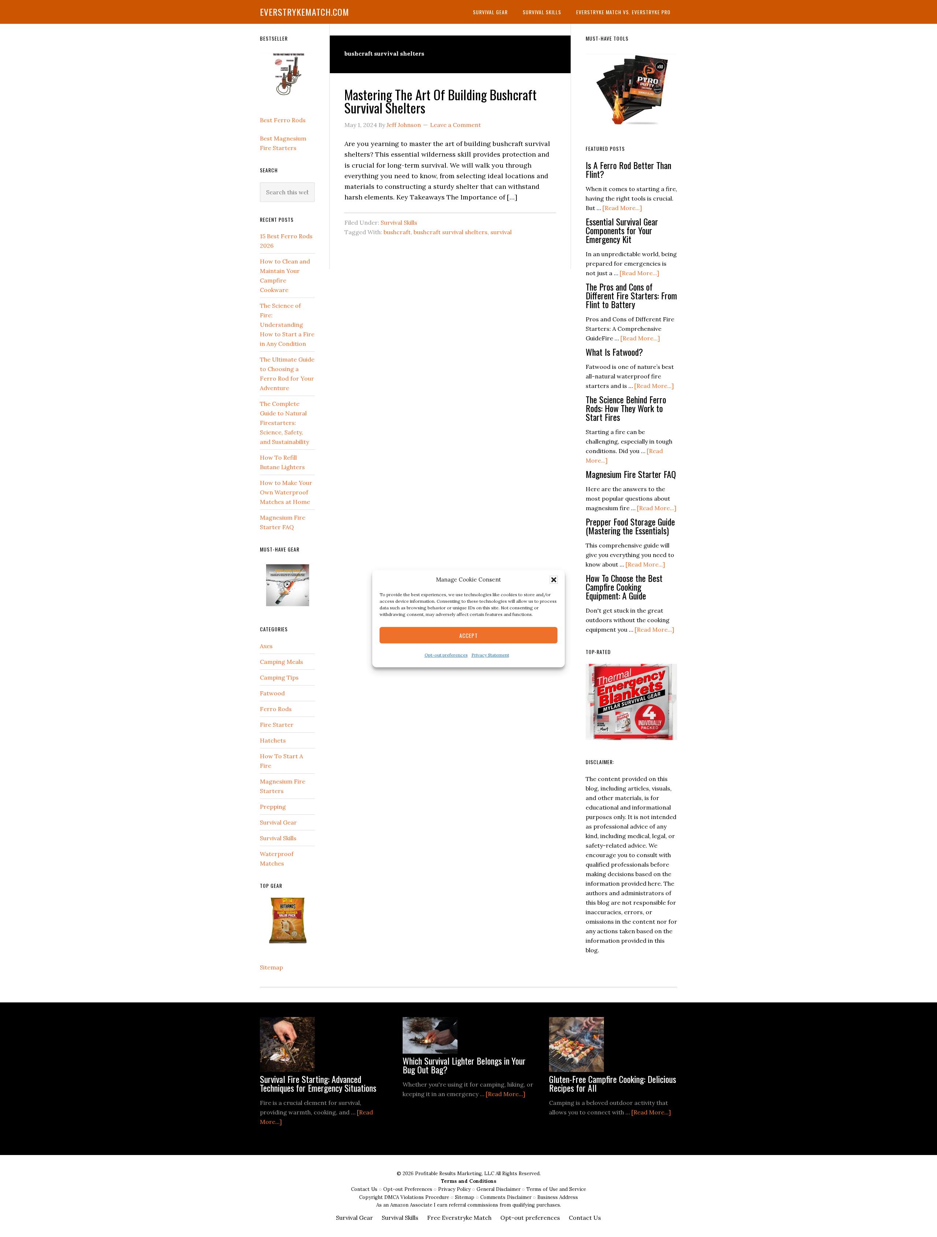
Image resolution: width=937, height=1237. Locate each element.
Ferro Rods (276, 709)
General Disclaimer (499, 1189)
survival (501, 232)
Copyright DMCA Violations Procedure (405, 1197)
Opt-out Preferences (407, 1189)
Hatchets (273, 740)
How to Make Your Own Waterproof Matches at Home (286, 492)
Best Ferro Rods (283, 120)
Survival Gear (278, 822)
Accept (468, 635)
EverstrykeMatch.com (304, 11)
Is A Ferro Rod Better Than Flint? (628, 169)
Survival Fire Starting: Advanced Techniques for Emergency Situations (318, 1083)
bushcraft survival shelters (451, 232)
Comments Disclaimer (506, 1197)
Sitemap (271, 967)
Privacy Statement (490, 655)
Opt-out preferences (446, 655)
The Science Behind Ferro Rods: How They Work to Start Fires (626, 408)
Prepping (273, 806)
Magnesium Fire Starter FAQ (631, 474)
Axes (266, 646)
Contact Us (365, 1189)
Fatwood (272, 693)
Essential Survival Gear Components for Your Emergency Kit (622, 230)
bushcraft (397, 232)
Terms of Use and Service (556, 1189)
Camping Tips (279, 677)
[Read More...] (622, 208)
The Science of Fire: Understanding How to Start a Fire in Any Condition (287, 324)
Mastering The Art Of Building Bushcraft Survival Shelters (440, 101)
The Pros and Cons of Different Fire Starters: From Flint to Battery (631, 295)
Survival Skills (399, 222)
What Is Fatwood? (614, 351)
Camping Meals (281, 661)
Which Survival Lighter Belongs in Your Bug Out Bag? (464, 1065)
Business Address (557, 1197)
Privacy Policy (455, 1189)
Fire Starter (277, 724)
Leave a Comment (455, 124)
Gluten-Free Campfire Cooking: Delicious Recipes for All (612, 1083)
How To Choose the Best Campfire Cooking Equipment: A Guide (624, 586)
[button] (553, 579)
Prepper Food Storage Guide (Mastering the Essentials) (630, 526)
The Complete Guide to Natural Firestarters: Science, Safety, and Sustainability (284, 422)
